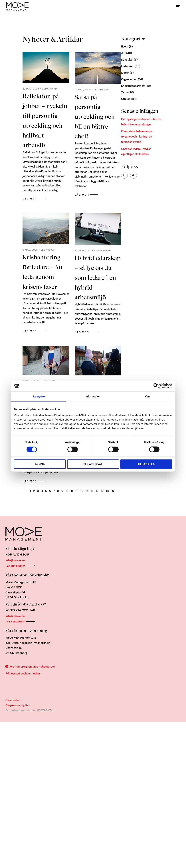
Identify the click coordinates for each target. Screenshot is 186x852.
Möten (125, 73)
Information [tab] (93, 396)
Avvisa (40, 463)
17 (102, 491)
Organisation (129, 79)
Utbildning (127, 99)
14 (87, 491)
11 (72, 491)
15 (92, 491)
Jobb (124, 53)
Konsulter (127, 59)
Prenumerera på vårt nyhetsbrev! (32, 666)
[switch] (72, 449)
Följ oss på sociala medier (22, 673)
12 (76, 491)
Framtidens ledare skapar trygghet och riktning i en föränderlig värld (137, 137)
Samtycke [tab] (38, 396)
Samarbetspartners (133, 86)
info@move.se (15, 560)
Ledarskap (49, 88)
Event (124, 46)
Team (124, 92)
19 (112, 491)
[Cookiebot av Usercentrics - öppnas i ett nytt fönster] (156, 386)
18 (107, 491)
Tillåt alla (146, 463)
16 (97, 491)
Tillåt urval (93, 463)
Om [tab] (147, 396)
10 (67, 491)
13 (81, 491)
